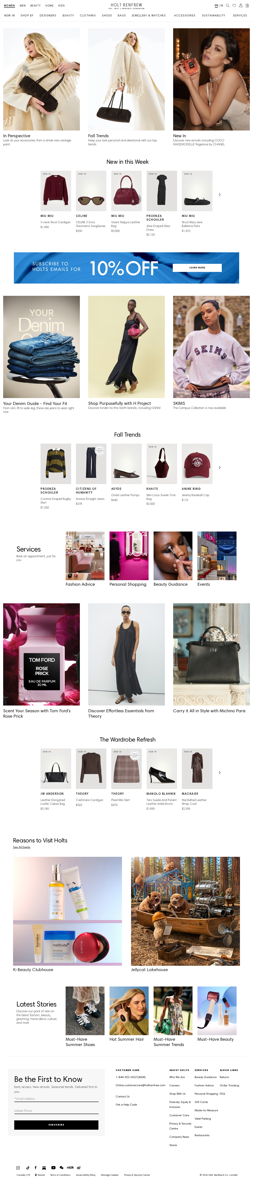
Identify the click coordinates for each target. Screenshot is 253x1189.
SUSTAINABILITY (213, 16)
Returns (224, 1077)
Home (49, 6)
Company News (179, 1137)
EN (216, 6)
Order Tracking (229, 1085)
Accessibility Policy (85, 1175)
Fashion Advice (204, 1085)
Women (9, 6)
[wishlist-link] (234, 6)
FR (222, 6)
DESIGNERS (48, 16)
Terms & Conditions (60, 1175)
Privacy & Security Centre (180, 1126)
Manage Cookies (110, 1175)
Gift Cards (201, 1102)
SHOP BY (27, 16)
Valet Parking (203, 1119)
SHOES (107, 16)
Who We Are (177, 1077)
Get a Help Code (126, 1105)
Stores (173, 1145)
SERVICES (240, 16)
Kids (62, 6)
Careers (174, 1085)
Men (23, 6)
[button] (219, 196)
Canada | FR (23, 1175)
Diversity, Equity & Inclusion (180, 1105)
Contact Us (123, 1096)
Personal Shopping (206, 1094)
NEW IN (9, 16)
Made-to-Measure (206, 1110)
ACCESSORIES (185, 16)
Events (198, 1127)
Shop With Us (177, 1094)
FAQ (222, 1094)
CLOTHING (88, 16)
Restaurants (202, 1135)
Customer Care (179, 1115)
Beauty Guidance (206, 1077)
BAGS (122, 16)
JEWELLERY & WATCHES (149, 16)
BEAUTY (68, 16)
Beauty (35, 6)
